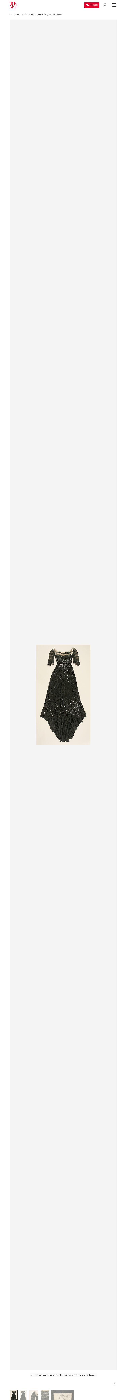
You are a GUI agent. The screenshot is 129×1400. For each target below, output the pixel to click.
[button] (114, 1384)
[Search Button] (105, 5)
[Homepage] (13, 5)
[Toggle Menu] (114, 5)
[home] (11, 14)
